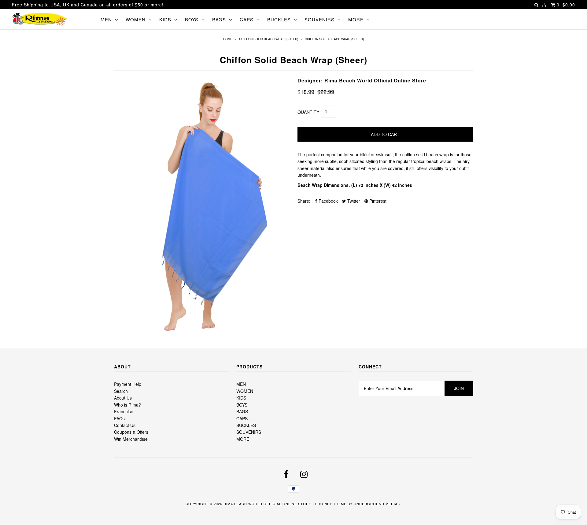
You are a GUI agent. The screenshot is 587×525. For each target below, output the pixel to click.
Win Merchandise (131, 439)
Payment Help (127, 384)
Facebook (327, 201)
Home (227, 39)
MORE (356, 19)
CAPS (246, 19)
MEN (106, 19)
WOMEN (136, 19)
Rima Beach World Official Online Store (267, 503)
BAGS (219, 19)
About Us (123, 398)
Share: (303, 201)
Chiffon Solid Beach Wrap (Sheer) (268, 39)
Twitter (353, 201)
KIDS (165, 19)
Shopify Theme (330, 503)
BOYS (191, 19)
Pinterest (377, 201)
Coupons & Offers (131, 432)
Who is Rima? (127, 405)
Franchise (123, 411)
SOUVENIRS (319, 19)
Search (121, 391)
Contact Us (124, 425)
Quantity (308, 112)
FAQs (119, 418)
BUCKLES (279, 19)
